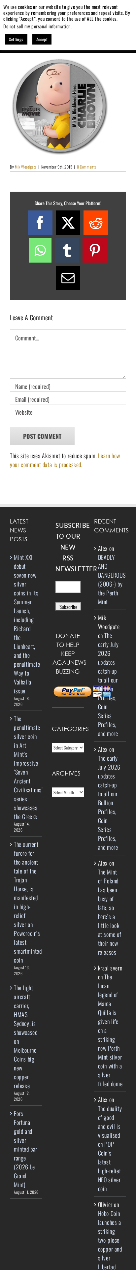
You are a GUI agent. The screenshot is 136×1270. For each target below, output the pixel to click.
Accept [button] (42, 39)
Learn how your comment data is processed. (65, 460)
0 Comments (86, 167)
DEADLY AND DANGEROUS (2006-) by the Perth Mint (112, 579)
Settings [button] (16, 39)
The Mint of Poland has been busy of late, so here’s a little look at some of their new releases (109, 912)
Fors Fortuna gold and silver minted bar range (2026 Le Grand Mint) (25, 1149)
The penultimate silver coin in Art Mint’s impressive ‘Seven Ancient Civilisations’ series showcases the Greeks (26, 767)
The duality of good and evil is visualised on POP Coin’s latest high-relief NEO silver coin (110, 1148)
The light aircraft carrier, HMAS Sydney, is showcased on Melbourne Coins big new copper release (25, 1036)
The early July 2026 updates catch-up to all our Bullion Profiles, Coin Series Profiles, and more (108, 684)
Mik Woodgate (26, 167)
